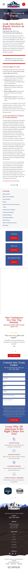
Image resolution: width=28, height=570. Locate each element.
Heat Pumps (14, 542)
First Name (5, 374)
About (14, 536)
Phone (4, 382)
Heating (14, 539)
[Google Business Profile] (9, 553)
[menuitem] (14, 194)
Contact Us (14, 262)
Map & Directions (14, 527)
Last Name (5, 378)
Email (4, 386)
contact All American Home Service (13, 110)
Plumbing (14, 544)
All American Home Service (10, 43)
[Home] (13, 4)
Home (14, 534)
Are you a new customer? (8, 395)
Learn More (14, 250)
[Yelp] (12, 553)
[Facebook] (15, 553)
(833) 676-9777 (11, 31)
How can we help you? (8, 399)
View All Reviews (14, 355)
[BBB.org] (18, 553)
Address (5, 391)
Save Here (14, 238)
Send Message (14, 420)
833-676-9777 (14, 517)
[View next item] (15, 351)
